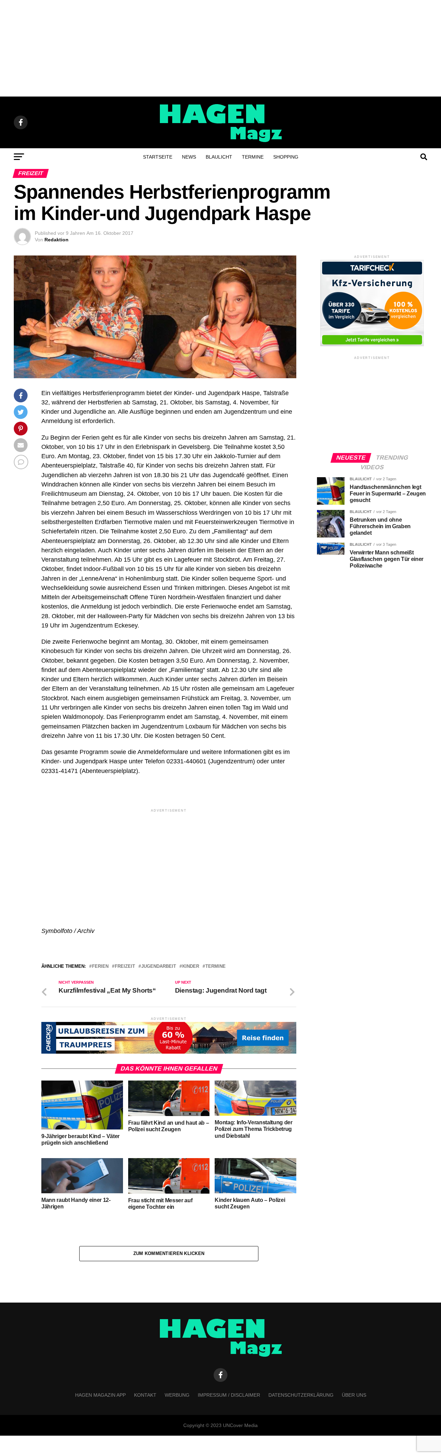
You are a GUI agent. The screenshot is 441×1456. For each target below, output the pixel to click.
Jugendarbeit (158, 966)
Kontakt (145, 1395)
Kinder (190, 966)
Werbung (177, 1395)
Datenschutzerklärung (301, 1395)
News (189, 157)
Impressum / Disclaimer (229, 1395)
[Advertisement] (220, 48)
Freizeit (125, 966)
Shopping (285, 157)
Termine (253, 157)
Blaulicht (219, 157)
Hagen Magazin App (100, 1395)
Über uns (354, 1395)
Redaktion (56, 239)
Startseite (157, 157)
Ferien (100, 966)
